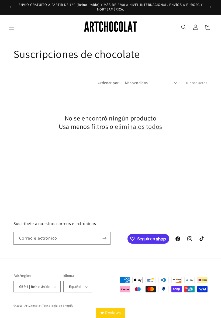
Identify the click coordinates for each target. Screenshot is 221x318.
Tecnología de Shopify (58, 305)
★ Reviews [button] (110, 313)
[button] (11, 27)
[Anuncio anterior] (10, 7)
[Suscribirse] (104, 238)
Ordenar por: (109, 82)
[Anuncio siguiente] (210, 7)
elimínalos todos (138, 126)
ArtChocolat (33, 305)
